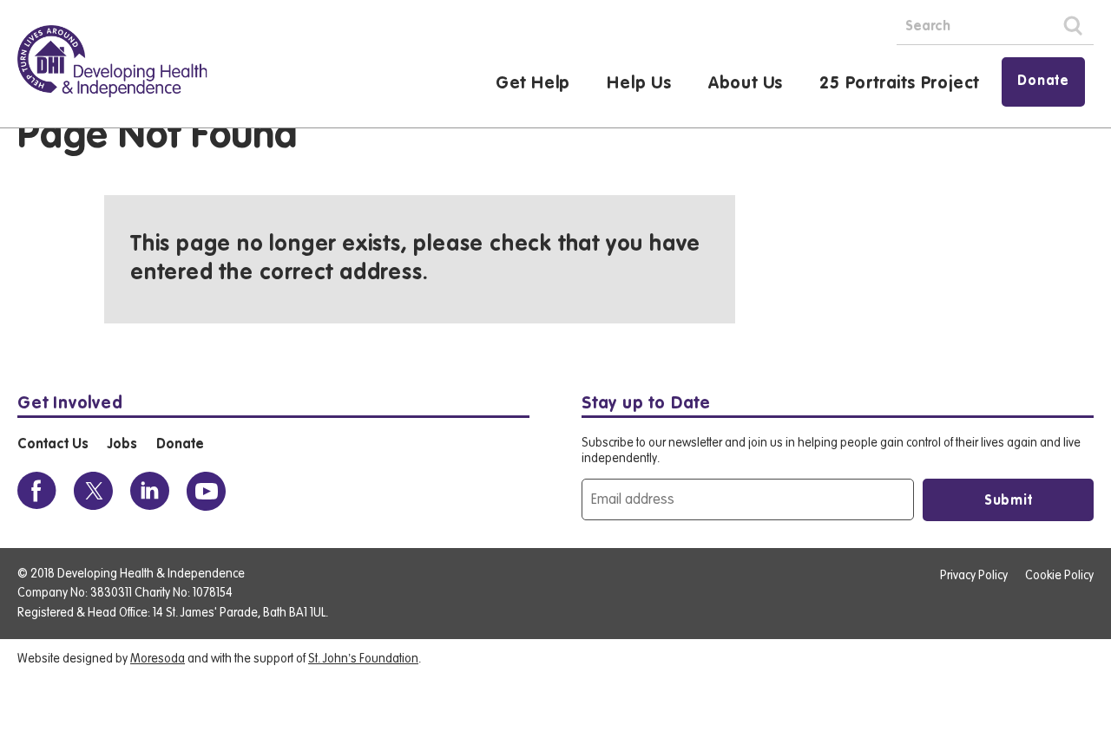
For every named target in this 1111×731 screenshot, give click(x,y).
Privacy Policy (974, 576)
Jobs (122, 445)
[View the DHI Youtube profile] (206, 491)
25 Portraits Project (899, 84)
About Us (745, 84)
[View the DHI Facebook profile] (36, 491)
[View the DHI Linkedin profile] (149, 491)
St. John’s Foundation (363, 659)
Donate (1043, 81)
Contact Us (52, 445)
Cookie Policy (1059, 576)
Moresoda (157, 659)
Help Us (639, 84)
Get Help (533, 84)
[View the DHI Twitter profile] (93, 491)
